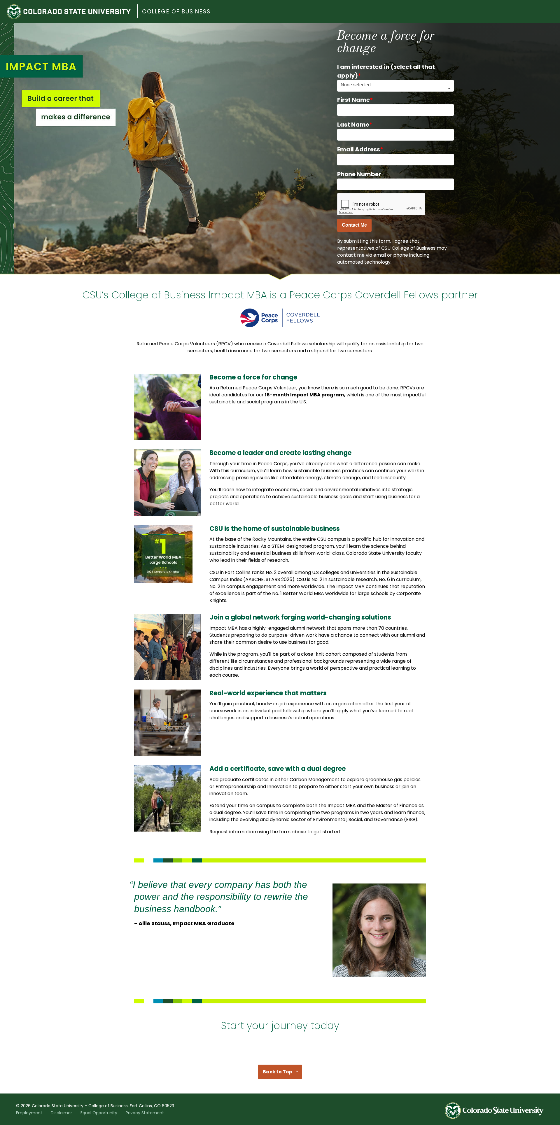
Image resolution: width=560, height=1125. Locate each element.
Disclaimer (61, 1113)
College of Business (176, 11)
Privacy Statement (145, 1113)
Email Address (360, 149)
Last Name (354, 124)
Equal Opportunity (98, 1113)
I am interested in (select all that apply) (386, 71)
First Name (355, 100)
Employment (29, 1113)
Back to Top (277, 1071)
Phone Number (359, 174)
